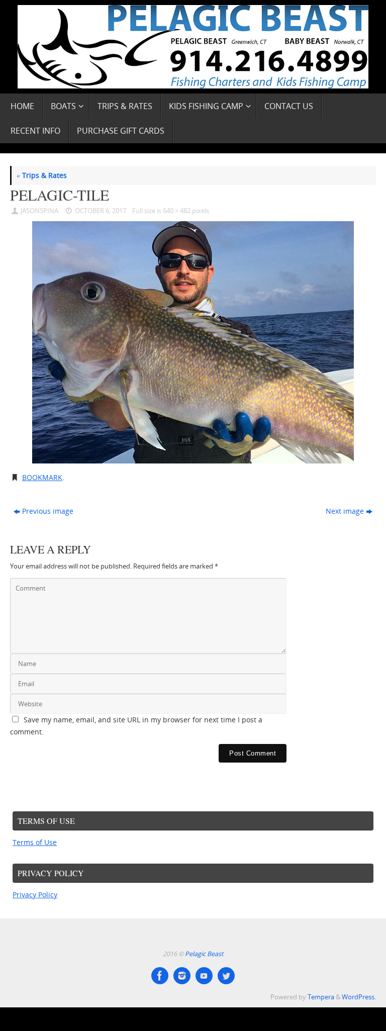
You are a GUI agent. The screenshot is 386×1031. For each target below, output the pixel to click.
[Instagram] (181, 975)
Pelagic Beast (204, 954)
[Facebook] (159, 975)
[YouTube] (204, 975)
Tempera (321, 997)
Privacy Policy (35, 894)
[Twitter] (226, 975)
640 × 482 (176, 211)
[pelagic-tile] (193, 342)
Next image (345, 511)
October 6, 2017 (100, 211)
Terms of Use (35, 842)
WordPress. (359, 997)
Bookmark (42, 477)
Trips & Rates (42, 175)
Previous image (47, 511)
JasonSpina (39, 211)
